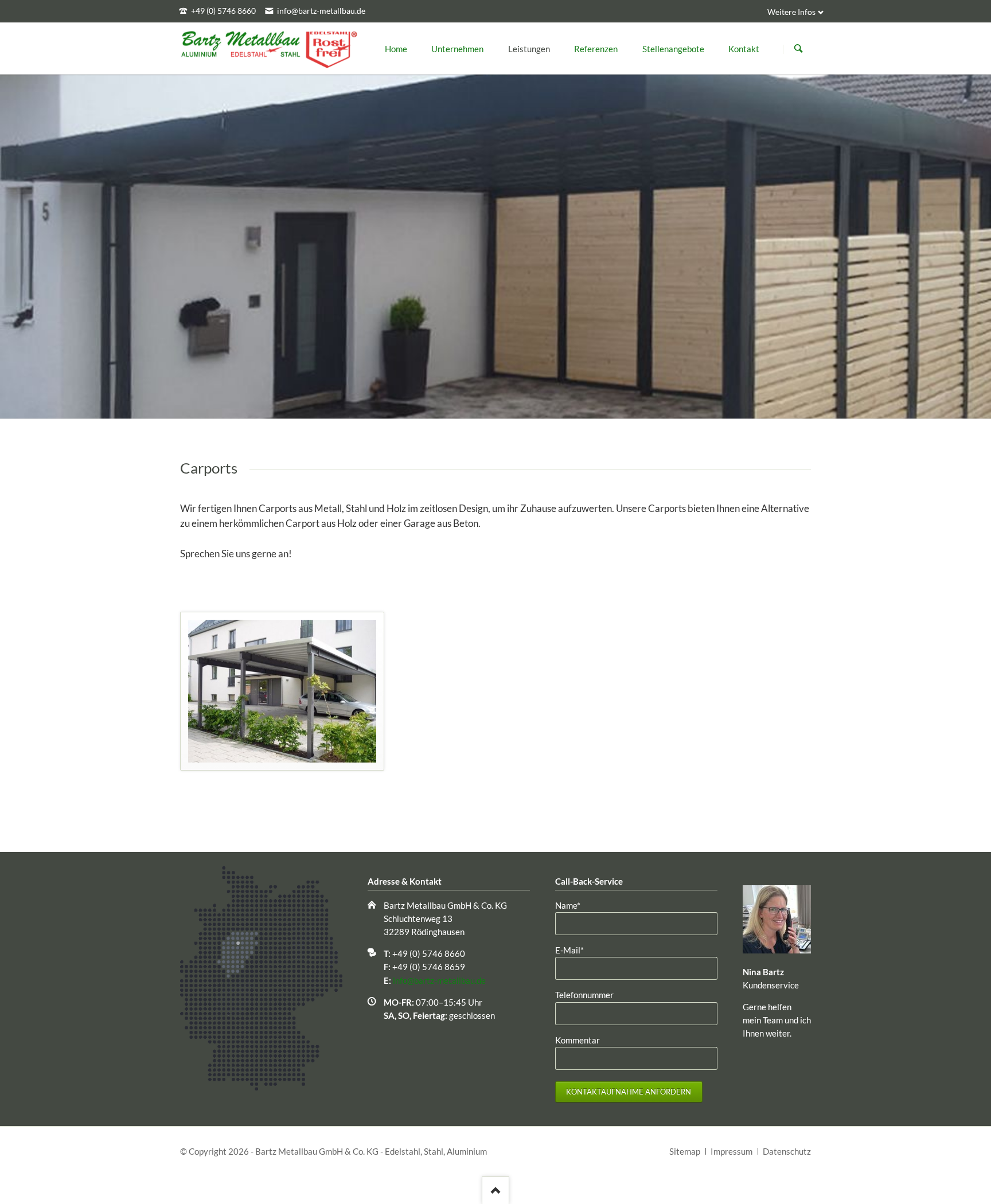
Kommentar (577, 1040)
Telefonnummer (584, 995)
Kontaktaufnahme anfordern (628, 1091)
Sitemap (684, 1151)
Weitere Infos (791, 12)
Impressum (731, 1151)
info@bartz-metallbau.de (439, 980)
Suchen (798, 49)
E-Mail (574, 949)
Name (574, 905)
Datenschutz (787, 1151)
